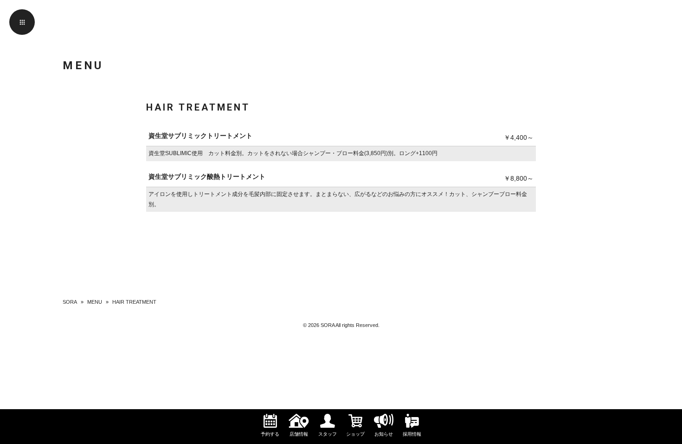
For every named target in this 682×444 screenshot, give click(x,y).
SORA (70, 302)
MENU (94, 302)
